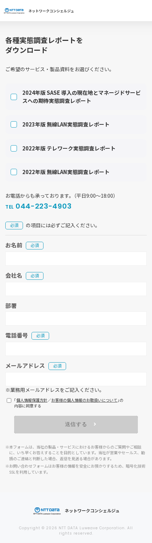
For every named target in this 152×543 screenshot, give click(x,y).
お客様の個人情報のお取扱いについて (84, 400)
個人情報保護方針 (31, 400)
